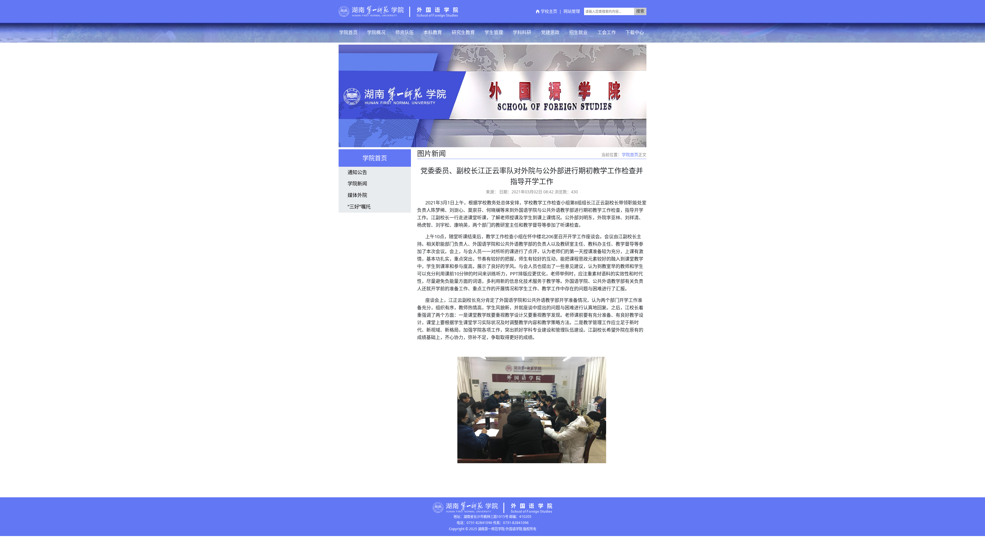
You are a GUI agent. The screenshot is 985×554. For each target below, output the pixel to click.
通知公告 (357, 172)
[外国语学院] (398, 11)
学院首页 (348, 32)
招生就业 (578, 32)
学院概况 (376, 32)
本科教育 (432, 32)
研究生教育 (463, 32)
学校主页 (549, 11)
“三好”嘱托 (359, 206)
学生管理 (494, 32)
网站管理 (572, 11)
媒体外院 (357, 195)
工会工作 (606, 32)
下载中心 (634, 32)
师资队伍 (404, 32)
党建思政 (550, 32)
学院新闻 (357, 183)
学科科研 (522, 32)
